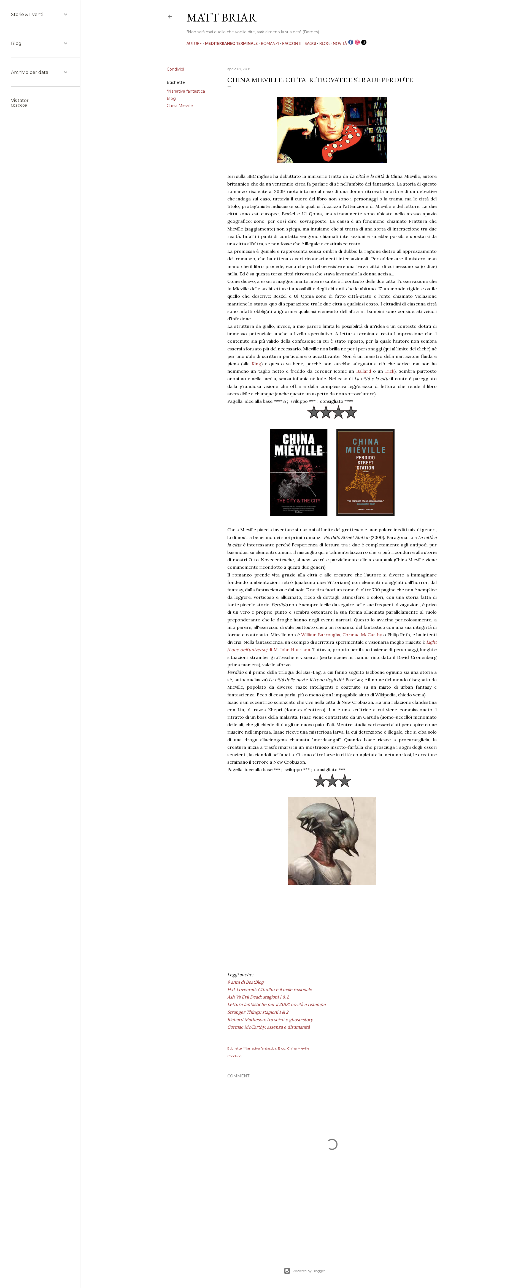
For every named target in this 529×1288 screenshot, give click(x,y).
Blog (171, 98)
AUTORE (194, 44)
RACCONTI (291, 44)
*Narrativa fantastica (186, 91)
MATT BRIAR (222, 17)
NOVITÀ (340, 44)
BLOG (324, 44)
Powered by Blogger (309, 1271)
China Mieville (180, 105)
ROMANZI (270, 44)
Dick (389, 371)
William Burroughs (320, 634)
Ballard (364, 371)
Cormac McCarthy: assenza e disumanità (268, 1027)
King (256, 363)
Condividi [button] (175, 69)
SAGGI (310, 44)
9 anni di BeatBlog (245, 982)
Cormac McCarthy (362, 634)
